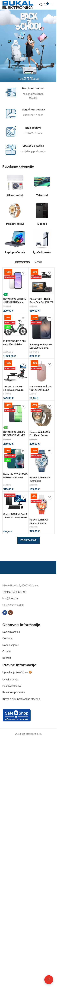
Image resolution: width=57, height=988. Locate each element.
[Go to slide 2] (22, 79)
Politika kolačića (11, 686)
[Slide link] (28, 45)
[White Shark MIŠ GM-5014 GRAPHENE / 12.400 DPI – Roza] (41, 371)
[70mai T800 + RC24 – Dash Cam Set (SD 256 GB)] (41, 282)
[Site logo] (17, 4)
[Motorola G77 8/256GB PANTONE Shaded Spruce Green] (15, 459)
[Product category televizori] (42, 185)
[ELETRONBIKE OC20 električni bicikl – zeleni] (15, 326)
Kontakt (6, 657)
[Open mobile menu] (53, 5)
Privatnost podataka (13, 692)
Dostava (7, 638)
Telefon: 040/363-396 (14, 592)
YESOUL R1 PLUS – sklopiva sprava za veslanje (13, 389)
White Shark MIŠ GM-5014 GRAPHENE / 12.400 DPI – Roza (40, 389)
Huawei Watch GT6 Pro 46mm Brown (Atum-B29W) (39, 435)
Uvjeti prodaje (10, 679)
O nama (6, 651)
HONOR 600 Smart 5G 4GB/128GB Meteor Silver (14, 302)
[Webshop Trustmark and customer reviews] (16, 715)
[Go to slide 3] (25, 79)
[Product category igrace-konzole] (42, 242)
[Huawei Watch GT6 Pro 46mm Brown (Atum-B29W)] (41, 415)
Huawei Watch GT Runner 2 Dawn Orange (38, 522)
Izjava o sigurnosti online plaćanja (21, 699)
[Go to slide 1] (19, 79)
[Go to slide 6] (35, 79)
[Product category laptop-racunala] (15, 242)
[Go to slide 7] (38, 79)
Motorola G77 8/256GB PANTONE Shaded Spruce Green (15, 477)
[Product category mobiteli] (42, 213)
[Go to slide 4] (28, 79)
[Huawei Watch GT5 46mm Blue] (41, 461)
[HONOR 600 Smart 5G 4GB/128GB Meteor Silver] (15, 282)
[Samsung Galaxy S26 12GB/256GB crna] (41, 328)
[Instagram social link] (10, 612)
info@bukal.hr (10, 598)
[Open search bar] (41, 4)
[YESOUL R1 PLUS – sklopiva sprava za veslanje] (15, 371)
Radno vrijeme (10, 645)
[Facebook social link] (4, 612)
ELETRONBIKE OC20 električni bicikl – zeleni (14, 344)
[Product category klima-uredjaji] (15, 185)
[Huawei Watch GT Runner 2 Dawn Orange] (41, 504)
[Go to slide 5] (31, 79)
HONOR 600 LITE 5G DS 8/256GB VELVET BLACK (14, 435)
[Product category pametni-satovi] (15, 213)
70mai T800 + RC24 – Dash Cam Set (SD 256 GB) (41, 302)
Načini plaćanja (11, 632)
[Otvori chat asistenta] (46, 979)
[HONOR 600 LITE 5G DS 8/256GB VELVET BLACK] (15, 415)
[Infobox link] (27, 93)
